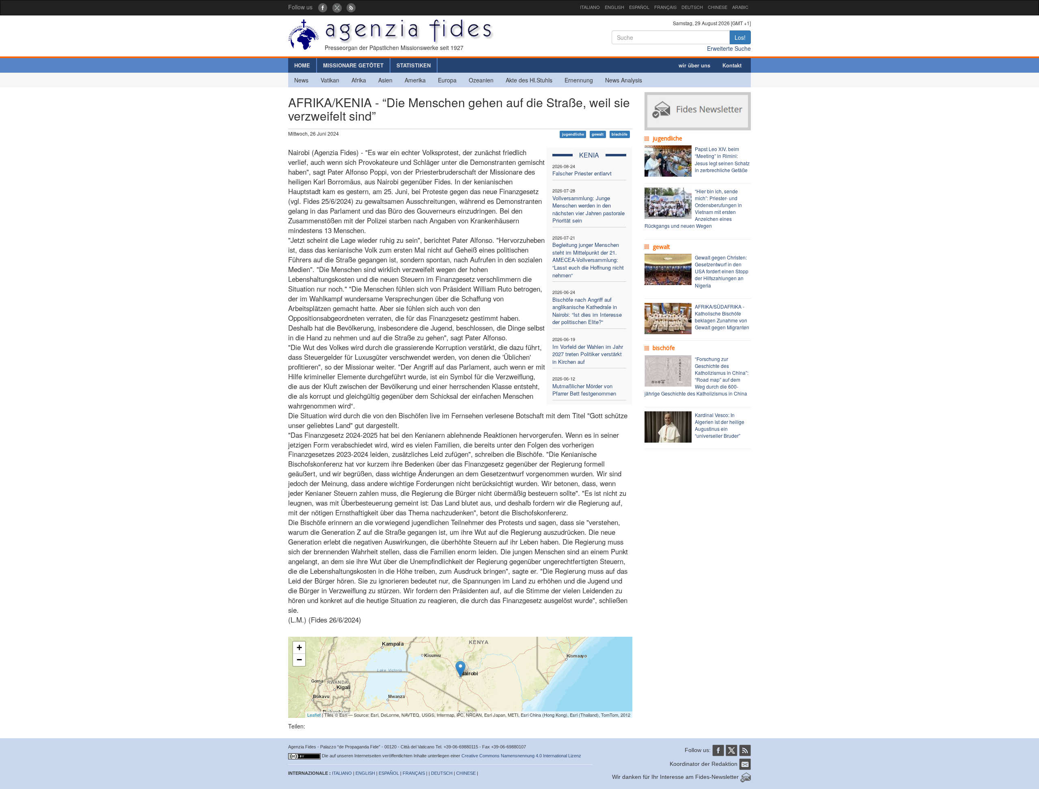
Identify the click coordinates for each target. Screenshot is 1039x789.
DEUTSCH (692, 7)
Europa (447, 80)
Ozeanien (481, 80)
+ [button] (299, 647)
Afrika (358, 80)
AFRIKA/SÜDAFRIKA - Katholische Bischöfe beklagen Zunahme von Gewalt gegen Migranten (722, 317)
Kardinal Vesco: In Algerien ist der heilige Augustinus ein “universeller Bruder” (719, 425)
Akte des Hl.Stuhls (529, 80)
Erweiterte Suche (729, 48)
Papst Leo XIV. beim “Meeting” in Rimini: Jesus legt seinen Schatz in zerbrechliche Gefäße (722, 159)
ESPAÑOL (639, 7)
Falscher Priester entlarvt (582, 173)
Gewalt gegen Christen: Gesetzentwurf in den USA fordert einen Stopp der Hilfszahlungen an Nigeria (721, 271)
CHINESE (717, 7)
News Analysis (623, 80)
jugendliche (573, 134)
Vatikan (330, 80)
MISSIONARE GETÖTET (353, 65)
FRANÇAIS (665, 7)
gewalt (598, 134)
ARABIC (740, 7)
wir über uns (694, 65)
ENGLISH (614, 7)
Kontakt (732, 65)
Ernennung (579, 80)
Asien (385, 80)
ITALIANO (590, 7)
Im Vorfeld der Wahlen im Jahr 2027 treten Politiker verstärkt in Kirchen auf (587, 354)
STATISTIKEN (414, 65)
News (301, 80)
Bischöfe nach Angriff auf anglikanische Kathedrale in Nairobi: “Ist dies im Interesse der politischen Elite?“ (587, 311)
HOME (302, 65)
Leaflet (314, 714)
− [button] (299, 660)
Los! (740, 37)
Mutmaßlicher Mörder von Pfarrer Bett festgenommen (584, 390)
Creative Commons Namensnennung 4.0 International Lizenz (521, 755)
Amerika (415, 80)
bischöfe (619, 134)
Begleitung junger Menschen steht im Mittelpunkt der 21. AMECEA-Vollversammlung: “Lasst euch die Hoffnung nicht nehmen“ (588, 260)
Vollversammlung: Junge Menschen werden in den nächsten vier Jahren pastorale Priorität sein (588, 209)
